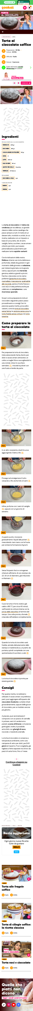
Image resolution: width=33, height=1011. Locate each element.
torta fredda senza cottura (12, 314)
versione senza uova (21, 311)
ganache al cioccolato (18, 278)
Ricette (20, 825)
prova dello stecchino (10, 612)
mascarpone (16, 281)
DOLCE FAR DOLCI (6, 36)
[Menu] (25, 8)
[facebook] (19, 1005)
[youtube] (14, 1005)
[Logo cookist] (8, 8)
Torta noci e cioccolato (16, 962)
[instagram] (9, 1005)
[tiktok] (4, 1005)
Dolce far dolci (6, 825)
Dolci (14, 825)
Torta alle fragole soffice (13, 888)
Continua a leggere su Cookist (16, 763)
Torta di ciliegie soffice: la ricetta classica (16, 926)
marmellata (6, 281)
